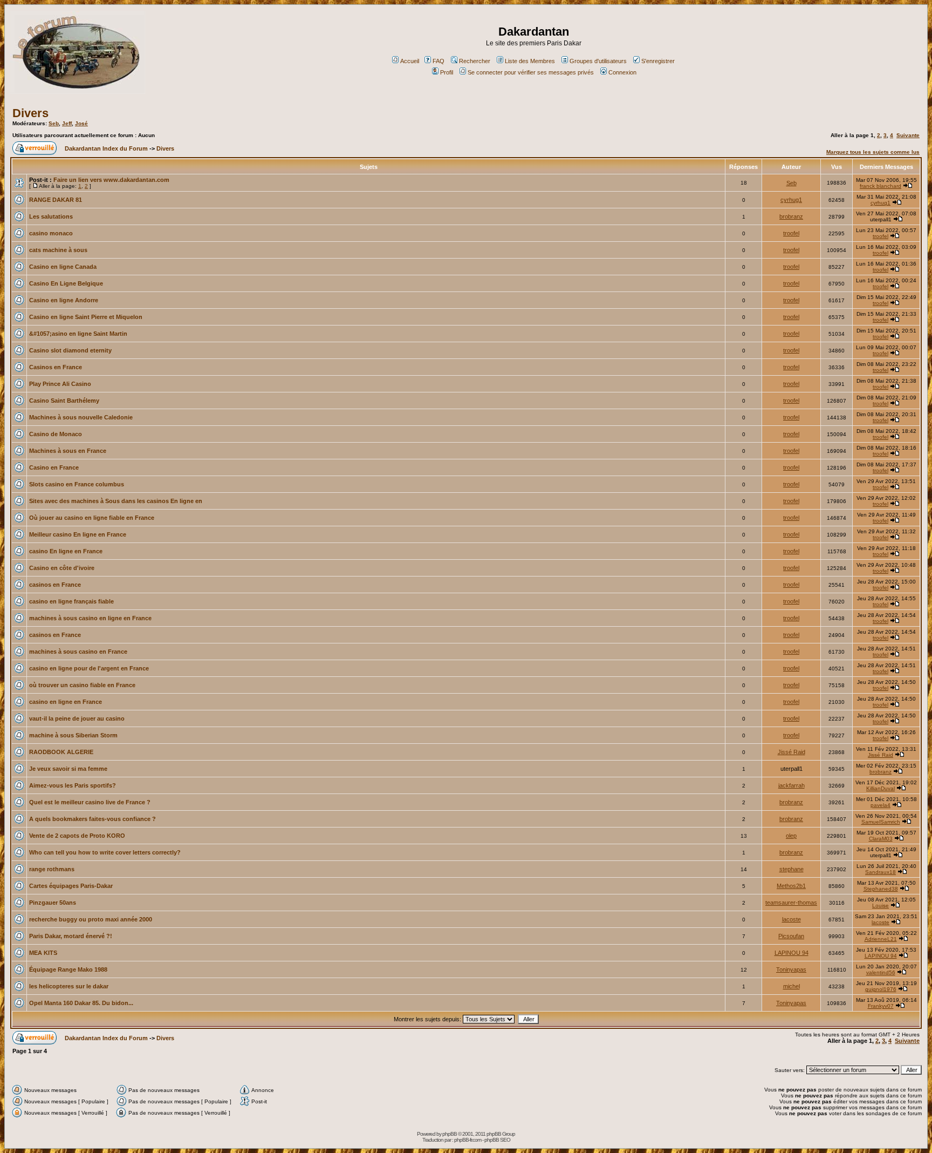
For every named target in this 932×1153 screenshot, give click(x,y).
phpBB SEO (497, 1140)
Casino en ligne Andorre (63, 300)
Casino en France (54, 467)
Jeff (67, 123)
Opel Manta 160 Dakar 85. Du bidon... (81, 1003)
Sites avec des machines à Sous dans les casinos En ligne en (115, 501)
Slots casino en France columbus (76, 484)
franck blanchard (880, 186)
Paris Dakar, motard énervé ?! (70, 936)
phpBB (449, 1134)
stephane (791, 869)
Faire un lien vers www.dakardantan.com (111, 180)
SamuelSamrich (880, 822)
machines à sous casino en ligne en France (90, 618)
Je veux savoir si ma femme (68, 768)
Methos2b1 (791, 886)
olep (791, 835)
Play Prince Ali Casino (60, 384)
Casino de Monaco (55, 434)
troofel (791, 233)
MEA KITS (43, 952)
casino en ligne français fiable (71, 601)
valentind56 (880, 972)
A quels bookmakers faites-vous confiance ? (92, 819)
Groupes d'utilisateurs (598, 61)
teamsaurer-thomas (791, 902)
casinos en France (55, 584)
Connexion (622, 72)
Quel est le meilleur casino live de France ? (89, 802)
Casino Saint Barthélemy (64, 400)
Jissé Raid (791, 752)
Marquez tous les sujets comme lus (873, 152)
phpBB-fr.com (467, 1140)
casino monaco (51, 233)
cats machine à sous (58, 250)
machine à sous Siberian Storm (73, 735)
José (81, 123)
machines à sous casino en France (78, 651)
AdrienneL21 (881, 939)
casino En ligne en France (65, 551)
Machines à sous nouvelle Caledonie (81, 417)
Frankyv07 (881, 1006)
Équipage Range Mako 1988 (68, 969)
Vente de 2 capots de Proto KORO (77, 835)
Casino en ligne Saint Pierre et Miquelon (85, 317)
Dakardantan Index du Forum (106, 148)
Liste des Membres (530, 61)
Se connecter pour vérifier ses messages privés (531, 72)
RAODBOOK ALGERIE (61, 752)
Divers (30, 113)
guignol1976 (880, 989)
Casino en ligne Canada (63, 266)
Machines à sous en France (67, 450)
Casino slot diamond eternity (70, 350)
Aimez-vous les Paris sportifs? (72, 785)
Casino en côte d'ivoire (61, 568)
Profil (446, 72)
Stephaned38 (881, 889)
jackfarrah (791, 785)
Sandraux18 (880, 872)
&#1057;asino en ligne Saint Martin (78, 333)
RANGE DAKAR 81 (55, 199)
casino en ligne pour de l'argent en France (89, 668)
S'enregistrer (658, 61)
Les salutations (51, 216)
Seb (54, 123)
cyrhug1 (791, 199)
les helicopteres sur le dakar (68, 986)
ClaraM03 (881, 839)
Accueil (409, 61)
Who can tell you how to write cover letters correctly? (105, 852)
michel (791, 986)
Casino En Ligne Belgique (66, 283)
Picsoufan (791, 936)
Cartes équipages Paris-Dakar (71, 886)
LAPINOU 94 (791, 952)
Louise (880, 905)
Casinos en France (55, 367)
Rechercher (474, 61)
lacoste (791, 919)
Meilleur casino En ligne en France (77, 534)
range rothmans (51, 869)
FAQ (438, 61)
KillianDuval (880, 788)
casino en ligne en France (65, 701)
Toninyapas (791, 969)
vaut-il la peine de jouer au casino (77, 718)
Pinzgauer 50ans (52, 902)
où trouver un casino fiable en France (82, 685)
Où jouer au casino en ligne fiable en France (91, 517)
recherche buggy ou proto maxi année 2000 (90, 919)
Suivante (908, 135)
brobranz (791, 216)
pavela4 (880, 805)
